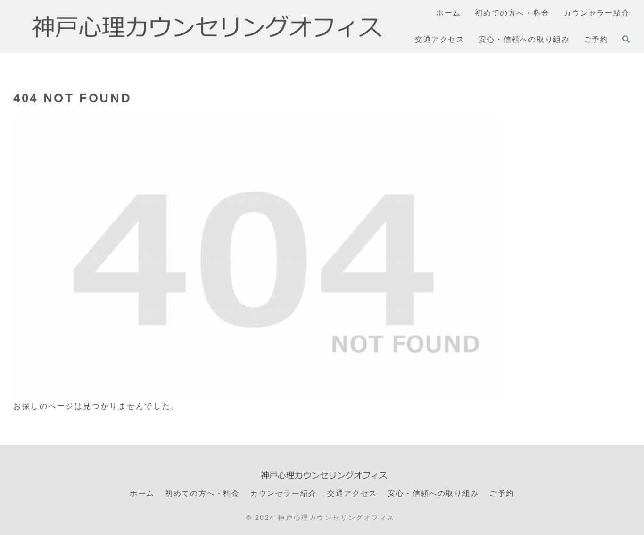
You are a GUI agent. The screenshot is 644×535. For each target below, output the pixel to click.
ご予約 (501, 493)
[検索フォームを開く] (626, 39)
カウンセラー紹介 (283, 493)
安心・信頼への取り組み (433, 493)
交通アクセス (352, 493)
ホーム (142, 493)
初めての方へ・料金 (202, 493)
